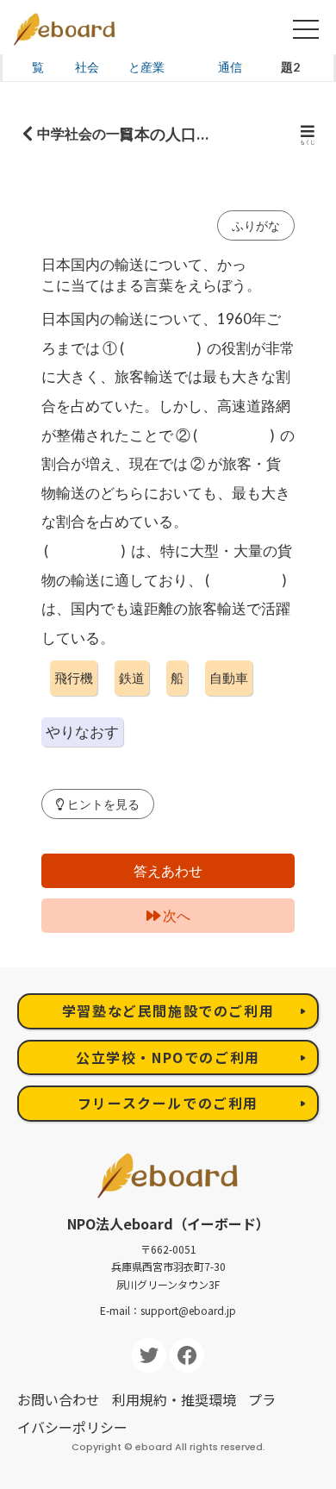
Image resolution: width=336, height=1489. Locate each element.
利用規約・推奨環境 (174, 1399)
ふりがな (256, 225)
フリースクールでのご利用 (168, 1102)
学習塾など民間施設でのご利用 (168, 1010)
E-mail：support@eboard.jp (168, 1310)
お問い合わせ (58, 1399)
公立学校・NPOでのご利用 (168, 1057)
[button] (97, 804)
